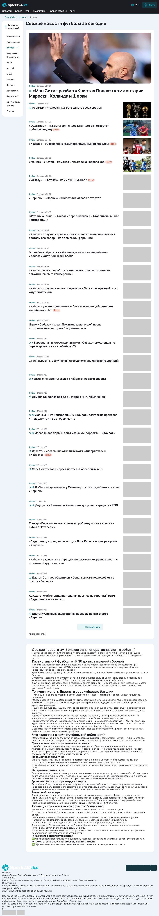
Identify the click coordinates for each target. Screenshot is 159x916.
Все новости (13, 36)
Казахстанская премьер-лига (47, 667)
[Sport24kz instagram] (153, 868)
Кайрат (6, 880)
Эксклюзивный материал (45, 822)
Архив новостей (37, 633)
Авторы (6, 888)
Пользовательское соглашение (91, 885)
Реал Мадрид (62, 880)
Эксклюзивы (40, 11)
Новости (7, 11)
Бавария (83, 880)
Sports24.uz (16, 888)
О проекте (7, 885)
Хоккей (10, 68)
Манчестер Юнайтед (32, 880)
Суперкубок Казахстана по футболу (50, 677)
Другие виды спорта (13, 103)
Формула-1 (12, 96)
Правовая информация (120, 885)
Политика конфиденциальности (39, 885)
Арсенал (73, 880)
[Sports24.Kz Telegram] (135, 868)
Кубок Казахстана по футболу (47, 672)
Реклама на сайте (65, 885)
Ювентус (92, 880)
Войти (151, 4)
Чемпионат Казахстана (13, 55)
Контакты (18, 885)
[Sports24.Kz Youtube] (141, 868)
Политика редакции (143, 885)
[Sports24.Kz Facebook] (129, 868)
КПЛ (27, 11)
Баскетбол (12, 90)
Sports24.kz (10, 17)
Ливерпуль (49, 880)
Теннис (10, 79)
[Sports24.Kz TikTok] (147, 868)
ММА (9, 73)
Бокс (9, 62)
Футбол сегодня (58, 11)
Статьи (10, 111)
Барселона (15, 880)
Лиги (72, 11)
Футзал (10, 85)
